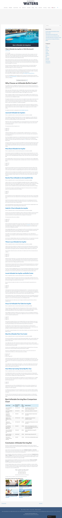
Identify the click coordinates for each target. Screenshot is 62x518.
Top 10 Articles (15, 7)
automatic (28, 224)
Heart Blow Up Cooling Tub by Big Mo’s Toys (18, 368)
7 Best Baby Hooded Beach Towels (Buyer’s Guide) (53, 37)
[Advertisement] (31, 15)
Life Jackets (6, 7)
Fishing (33, 7)
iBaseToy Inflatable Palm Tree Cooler (16, 334)
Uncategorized (48, 62)
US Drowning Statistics (13, 76)
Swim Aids (28, 7)
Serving (21, 242)
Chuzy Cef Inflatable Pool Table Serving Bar (18, 303)
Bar (25, 242)
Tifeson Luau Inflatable (12, 242)
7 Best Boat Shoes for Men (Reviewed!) (51, 34)
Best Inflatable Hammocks (24, 110)
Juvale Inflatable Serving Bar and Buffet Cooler (19, 273)
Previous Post (3, 503)
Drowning (44, 7)
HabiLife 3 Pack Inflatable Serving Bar (16, 208)
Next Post (41, 503)
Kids (20, 7)
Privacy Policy (32, 509)
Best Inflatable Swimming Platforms (28, 73)
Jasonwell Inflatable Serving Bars (15, 113)
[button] (57, 7)
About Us (27, 509)
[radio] (19, 473)
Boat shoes (40, 7)
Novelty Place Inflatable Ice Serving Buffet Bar (19, 178)
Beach (36, 7)
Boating (49, 7)
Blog (21, 509)
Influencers (24, 7)
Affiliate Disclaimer (38, 509)
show (26, 80)
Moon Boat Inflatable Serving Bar (15, 148)
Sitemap (24, 509)
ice (25, 139)
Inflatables (10, 7)
